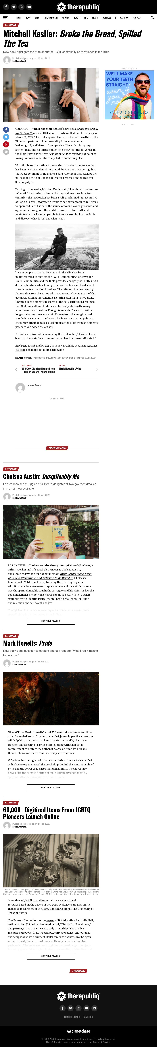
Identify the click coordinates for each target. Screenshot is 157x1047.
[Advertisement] (57, 421)
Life (86, 17)
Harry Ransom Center (55, 908)
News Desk (21, 61)
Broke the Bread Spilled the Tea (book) (55, 358)
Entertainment (51, 17)
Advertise (88, 1016)
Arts (37, 17)
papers (50, 920)
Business (107, 17)
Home (18, 17)
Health (77, 17)
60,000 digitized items (34, 900)
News (28, 17)
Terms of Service (72, 1016)
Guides (136, 17)
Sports (65, 17)
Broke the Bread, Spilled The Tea (34, 345)
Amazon (83, 345)
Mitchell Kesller (87, 358)
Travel (95, 17)
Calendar (124, 17)
